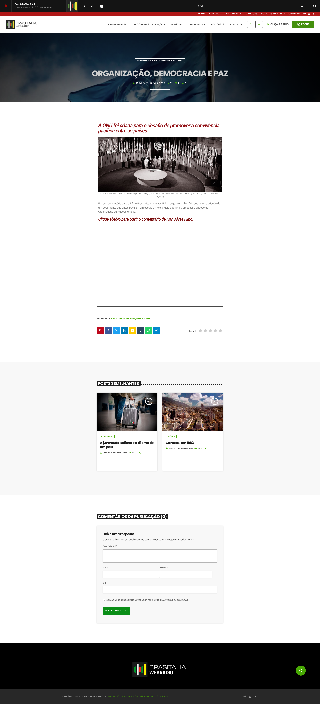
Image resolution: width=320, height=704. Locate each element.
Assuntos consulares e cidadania (160, 61)
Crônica (171, 436)
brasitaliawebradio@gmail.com (130, 318)
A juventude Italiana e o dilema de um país (127, 444)
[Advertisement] (160, 269)
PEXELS (154, 696)
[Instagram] (309, 14)
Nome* (106, 567)
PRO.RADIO (114, 696)
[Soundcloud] (305, 14)
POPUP (303, 24)
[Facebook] (313, 14)
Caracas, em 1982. (180, 442)
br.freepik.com (129, 696)
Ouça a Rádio (277, 24)
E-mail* (164, 567)
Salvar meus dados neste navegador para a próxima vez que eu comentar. (147, 600)
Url (104, 583)
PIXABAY (144, 696)
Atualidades (107, 436)
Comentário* (110, 546)
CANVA (164, 696)
